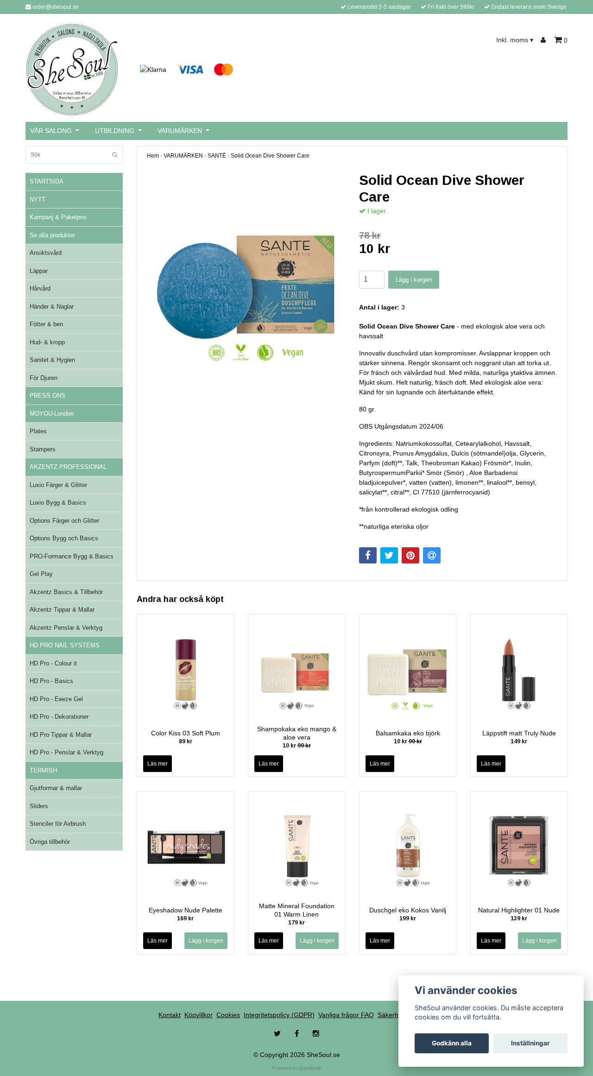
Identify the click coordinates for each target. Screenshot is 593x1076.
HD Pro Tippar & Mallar (61, 734)
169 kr (185, 918)
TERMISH (43, 770)
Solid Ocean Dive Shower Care (270, 155)
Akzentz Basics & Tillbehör (66, 592)
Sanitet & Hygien (52, 359)
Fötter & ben (46, 324)
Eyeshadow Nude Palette (185, 910)
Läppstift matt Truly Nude (519, 733)
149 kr (519, 741)
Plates (38, 431)
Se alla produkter (52, 235)
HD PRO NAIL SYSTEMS (65, 645)
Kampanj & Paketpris (58, 217)
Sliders (39, 806)
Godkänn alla (452, 1043)
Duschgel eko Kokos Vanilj (407, 910)
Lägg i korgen (414, 279)
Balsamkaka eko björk (408, 733)
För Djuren (43, 377)
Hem (153, 155)
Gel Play (41, 573)
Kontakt (169, 1015)
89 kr (185, 741)
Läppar (39, 270)
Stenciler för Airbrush (58, 823)
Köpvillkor (198, 1015)
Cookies (228, 1015)
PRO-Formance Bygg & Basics (72, 556)
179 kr (296, 922)
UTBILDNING (114, 130)
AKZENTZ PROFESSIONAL (68, 466)
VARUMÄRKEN (180, 130)
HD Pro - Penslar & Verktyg (66, 752)
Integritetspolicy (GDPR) (279, 1015)
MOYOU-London (52, 413)
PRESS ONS (47, 395)
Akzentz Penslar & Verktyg (66, 627)
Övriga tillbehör (50, 841)
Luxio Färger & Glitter (58, 484)
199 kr (407, 918)
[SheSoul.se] (72, 69)
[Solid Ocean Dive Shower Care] (246, 271)
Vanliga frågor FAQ (346, 1015)
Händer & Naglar (52, 306)
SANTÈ (217, 155)
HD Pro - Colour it (53, 663)
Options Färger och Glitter (64, 520)
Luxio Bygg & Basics (58, 502)
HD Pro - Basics (51, 680)
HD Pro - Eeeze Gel (56, 699)
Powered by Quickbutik (296, 1067)
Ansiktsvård (46, 252)
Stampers (43, 449)
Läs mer (157, 763)
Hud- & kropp (47, 342)
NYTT (37, 199)
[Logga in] (544, 40)
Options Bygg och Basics (64, 538)
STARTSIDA (46, 181)
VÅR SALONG (51, 130)
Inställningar (530, 1043)
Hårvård (40, 288)
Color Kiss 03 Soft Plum (185, 733)
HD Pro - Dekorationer (59, 716)
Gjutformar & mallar (56, 788)
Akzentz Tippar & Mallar (62, 609)
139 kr (519, 918)
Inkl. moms (514, 40)
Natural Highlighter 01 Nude (519, 910)
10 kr (297, 745)
